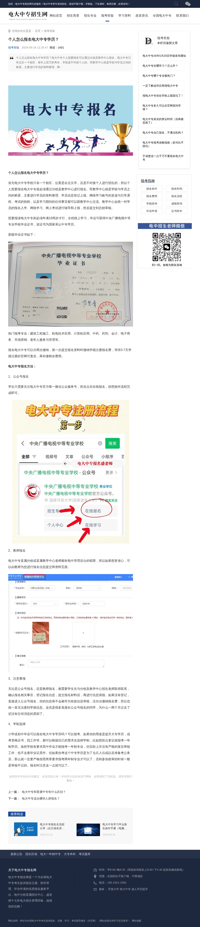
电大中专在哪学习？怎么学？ (160, 65)
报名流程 (176, 196)
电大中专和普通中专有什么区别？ (44, 791)
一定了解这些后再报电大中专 (160, 85)
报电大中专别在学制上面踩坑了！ (163, 95)
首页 (37, 30)
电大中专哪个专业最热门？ (159, 75)
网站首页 (56, 15)
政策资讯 (142, 15)
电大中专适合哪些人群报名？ (41, 798)
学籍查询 (151, 203)
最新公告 (16, 854)
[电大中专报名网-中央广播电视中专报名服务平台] (28, 15)
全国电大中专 (162, 15)
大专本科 (70, 854)
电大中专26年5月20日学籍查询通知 (164, 55)
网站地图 (136, 920)
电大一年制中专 (50, 854)
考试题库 (84, 854)
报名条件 (151, 188)
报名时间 (176, 188)
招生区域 (31, 854)
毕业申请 (151, 211)
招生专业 (90, 15)
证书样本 (176, 211)
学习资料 (124, 15)
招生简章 (73, 15)
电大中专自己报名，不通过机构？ (163, 132)
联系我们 (182, 15)
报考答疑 (107, 15)
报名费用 (151, 196)
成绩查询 (176, 203)
